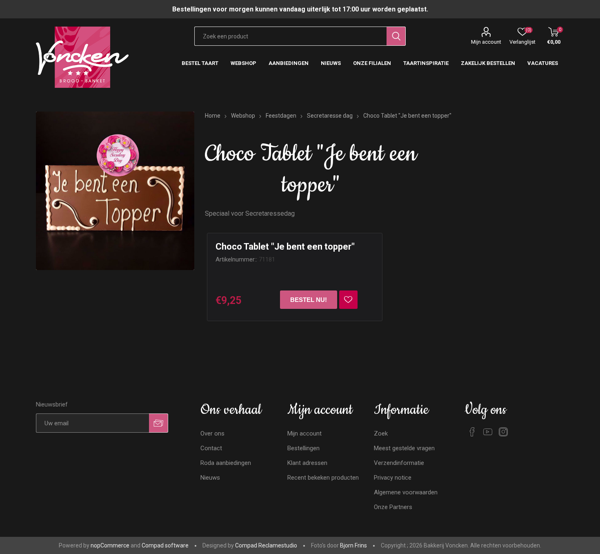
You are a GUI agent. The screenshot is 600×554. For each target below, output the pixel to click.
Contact (211, 448)
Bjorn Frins (353, 545)
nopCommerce (110, 545)
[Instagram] (503, 431)
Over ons (212, 433)
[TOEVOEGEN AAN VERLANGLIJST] (348, 299)
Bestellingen (303, 448)
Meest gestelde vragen (404, 448)
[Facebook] (472, 431)
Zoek (381, 433)
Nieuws (210, 477)
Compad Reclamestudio (266, 545)
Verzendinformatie (399, 463)
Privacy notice (392, 477)
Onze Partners (393, 507)
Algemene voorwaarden (406, 492)
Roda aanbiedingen (225, 463)
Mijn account (486, 42)
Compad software (165, 545)
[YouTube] (487, 431)
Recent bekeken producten (323, 477)
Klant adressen (307, 463)
